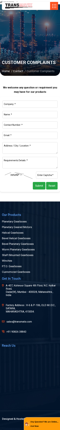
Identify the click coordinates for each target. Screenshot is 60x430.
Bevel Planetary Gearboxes (18, 244)
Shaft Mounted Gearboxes (17, 255)
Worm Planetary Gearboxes (18, 249)
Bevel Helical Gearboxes (16, 238)
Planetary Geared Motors (17, 227)
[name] (18, 6)
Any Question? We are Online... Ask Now (44, 424)
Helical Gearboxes (13, 232)
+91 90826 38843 (16, 331)
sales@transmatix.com (19, 321)
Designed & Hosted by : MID (18, 418)
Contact (18, 71)
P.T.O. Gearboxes (12, 266)
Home (6, 71)
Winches (7, 260)
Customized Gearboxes (16, 272)
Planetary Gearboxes (14, 221)
